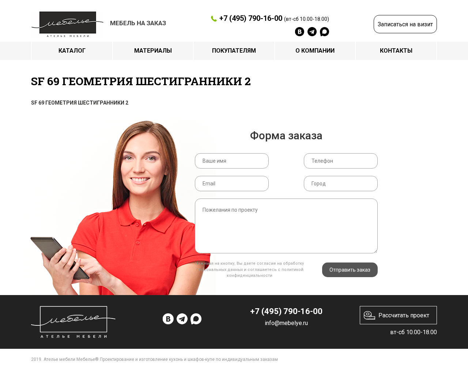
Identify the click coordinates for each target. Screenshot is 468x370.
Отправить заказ (349, 270)
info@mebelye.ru (286, 323)
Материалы (153, 50)
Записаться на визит (405, 24)
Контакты (396, 50)
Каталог (72, 50)
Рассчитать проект (403, 315)
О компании (315, 50)
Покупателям (234, 50)
